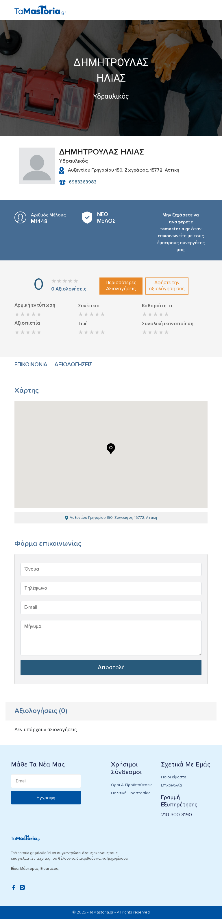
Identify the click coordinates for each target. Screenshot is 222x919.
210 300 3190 (176, 814)
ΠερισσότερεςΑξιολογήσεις (121, 285)
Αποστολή (111, 667)
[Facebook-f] (13, 887)
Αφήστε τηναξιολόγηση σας (167, 285)
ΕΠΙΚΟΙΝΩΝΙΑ (30, 364)
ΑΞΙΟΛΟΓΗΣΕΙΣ (73, 364)
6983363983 (83, 182)
